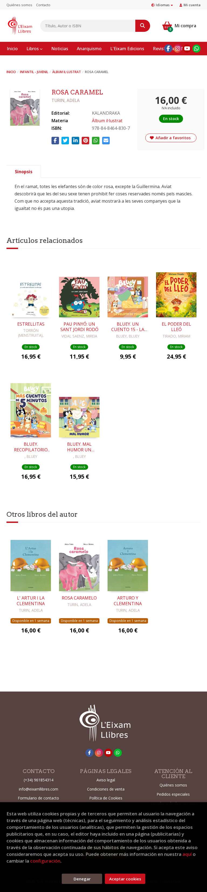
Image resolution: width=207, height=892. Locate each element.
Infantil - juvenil (34, 72)
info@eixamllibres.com (38, 789)
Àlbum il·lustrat (66, 72)
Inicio (11, 72)
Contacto (43, 4)
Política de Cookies (105, 798)
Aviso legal (105, 779)
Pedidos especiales (173, 794)
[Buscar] (142, 26)
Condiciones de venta (106, 789)
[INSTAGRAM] (178, 49)
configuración (45, 861)
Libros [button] (33, 49)
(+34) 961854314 (38, 779)
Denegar (82, 878)
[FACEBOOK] (168, 49)
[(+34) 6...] (196, 49)
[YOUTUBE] (187, 49)
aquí (187, 854)
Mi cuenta (192, 4)
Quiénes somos (19, 4)
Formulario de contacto (38, 798)
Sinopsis (23, 172)
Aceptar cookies (125, 878)
